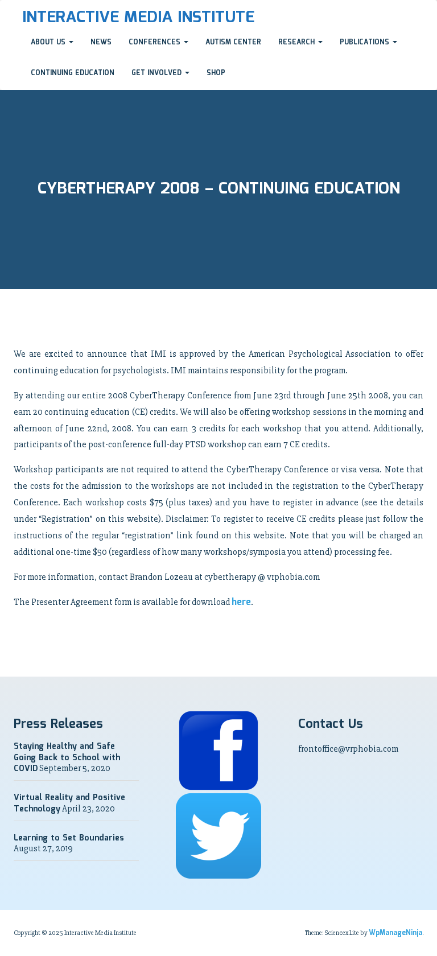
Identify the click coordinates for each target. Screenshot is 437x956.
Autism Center (233, 42)
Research (297, 42)
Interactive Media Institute (138, 17)
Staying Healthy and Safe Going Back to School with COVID (67, 757)
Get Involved (157, 73)
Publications (365, 42)
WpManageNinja (395, 933)
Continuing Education (72, 73)
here (241, 602)
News (101, 42)
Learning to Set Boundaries (69, 838)
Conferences (156, 42)
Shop (216, 73)
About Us (49, 42)
